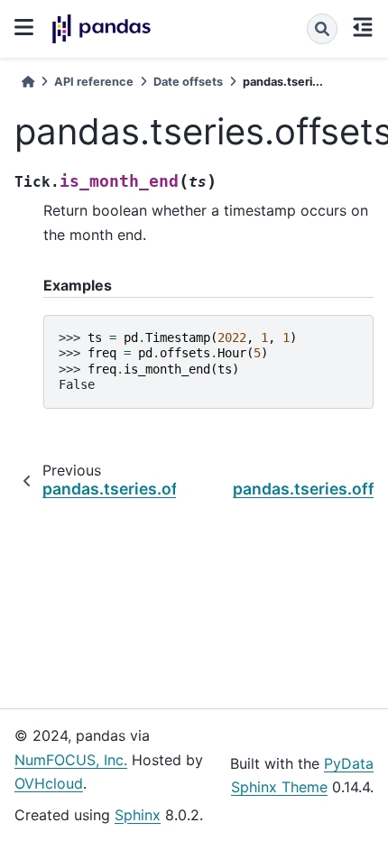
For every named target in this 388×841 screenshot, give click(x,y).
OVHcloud (48, 783)
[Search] (322, 29)
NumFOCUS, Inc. (70, 760)
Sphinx (138, 815)
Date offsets (188, 81)
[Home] (28, 81)
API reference (94, 81)
